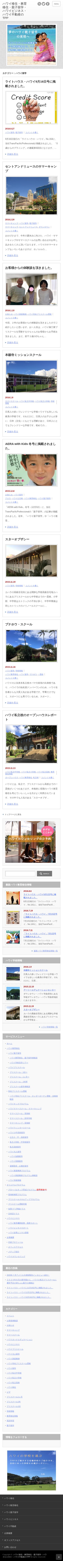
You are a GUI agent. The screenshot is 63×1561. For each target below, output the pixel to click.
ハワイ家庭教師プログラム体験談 (23, 1175)
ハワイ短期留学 (16, 1156)
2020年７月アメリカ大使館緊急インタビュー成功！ (28, 1275)
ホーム (9, 1043)
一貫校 (40, 674)
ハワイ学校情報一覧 (49, 1027)
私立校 (36, 778)
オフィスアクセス (15, 1247)
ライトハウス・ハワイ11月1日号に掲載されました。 (28, 1292)
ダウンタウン (44, 227)
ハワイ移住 (11, 1387)
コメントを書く (31, 132)
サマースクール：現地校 (20, 1113)
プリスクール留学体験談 (20, 1087)
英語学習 (10, 1421)
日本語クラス (13, 1214)
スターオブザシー (17, 539)
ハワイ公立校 (17, 498)
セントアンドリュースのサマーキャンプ (31, 169)
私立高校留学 (15, 1147)
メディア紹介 (13, 1252)
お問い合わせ (10, 1547)
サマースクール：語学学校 (21, 1118)
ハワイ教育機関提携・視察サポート (23, 1223)
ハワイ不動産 (10, 1526)
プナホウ (33, 674)
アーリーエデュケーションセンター (40, 990)
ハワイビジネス (13, 1218)
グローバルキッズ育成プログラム (27, 1190)
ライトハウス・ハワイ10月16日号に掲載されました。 (29, 1297)
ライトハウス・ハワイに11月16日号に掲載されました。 (30, 1288)
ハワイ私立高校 (43, 772)
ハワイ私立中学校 (26, 401)
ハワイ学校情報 (14, 1180)
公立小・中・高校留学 (19, 1137)
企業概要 (10, 1237)
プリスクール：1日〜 (18, 1072)
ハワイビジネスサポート (18, 1228)
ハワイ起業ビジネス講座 (18, 1233)
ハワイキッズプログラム (18, 1104)
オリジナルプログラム (16, 1185)
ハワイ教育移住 (30, 498)
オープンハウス (11, 778)
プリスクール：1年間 (18, 1082)
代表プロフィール (15, 1242)
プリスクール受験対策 (17, 1204)
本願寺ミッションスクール (23, 355)
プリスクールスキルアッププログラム (24, 1199)
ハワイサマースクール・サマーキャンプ (24, 1109)
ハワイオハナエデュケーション (20, 1340)
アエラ (8, 498)
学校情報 (19, 586)
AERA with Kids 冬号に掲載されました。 (30, 446)
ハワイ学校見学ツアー (19, 1063)
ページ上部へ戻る (59, 1557)
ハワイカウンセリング (16, 1256)
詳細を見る (12, 154)
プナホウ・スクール (18, 624)
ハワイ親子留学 (44, 498)
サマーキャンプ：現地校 (20, 1123)
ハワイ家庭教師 (20, 314)
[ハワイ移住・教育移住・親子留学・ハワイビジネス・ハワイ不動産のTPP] (15, 11)
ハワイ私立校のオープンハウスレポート (31, 717)
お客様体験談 (12, 1321)
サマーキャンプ (11, 223)
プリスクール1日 (14, 1406)
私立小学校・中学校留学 (20, 1142)
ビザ (8, 1392)
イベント (10, 1316)
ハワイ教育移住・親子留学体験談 (23, 1058)
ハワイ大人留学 (14, 1152)
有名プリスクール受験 (17, 1091)
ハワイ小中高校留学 (16, 1133)
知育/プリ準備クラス (16, 1209)
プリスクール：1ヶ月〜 (19, 1077)
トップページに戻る (13, 814)
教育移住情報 (12, 1416)
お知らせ (9, 314)
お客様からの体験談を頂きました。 (29, 267)
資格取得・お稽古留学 (19, 1166)
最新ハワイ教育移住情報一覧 (46, 951)
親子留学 (19, 132)
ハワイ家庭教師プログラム (19, 1171)
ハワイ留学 (9, 132)
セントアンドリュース (28, 227)
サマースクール (11, 401)
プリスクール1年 (14, 1402)
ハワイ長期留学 (16, 1161)
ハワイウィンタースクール (19, 1128)
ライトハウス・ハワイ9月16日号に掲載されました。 (30, 84)
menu (56, 4)
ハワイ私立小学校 (42, 401)
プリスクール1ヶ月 (15, 1397)
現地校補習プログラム (17, 1195)
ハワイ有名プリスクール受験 (40, 314)
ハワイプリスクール (16, 1067)
